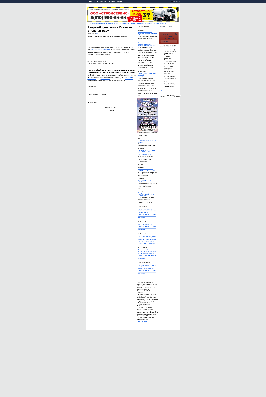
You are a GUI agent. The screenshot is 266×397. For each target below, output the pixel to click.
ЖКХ (97, 34)
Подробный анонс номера (168, 91)
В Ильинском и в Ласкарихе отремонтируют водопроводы (146, 169)
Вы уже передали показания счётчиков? (146, 180)
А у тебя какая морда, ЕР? (145, 224)
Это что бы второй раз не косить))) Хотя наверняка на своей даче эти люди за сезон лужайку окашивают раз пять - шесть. (147, 237)
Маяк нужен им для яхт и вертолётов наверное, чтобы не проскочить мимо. (147, 210)
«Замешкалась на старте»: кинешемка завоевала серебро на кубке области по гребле (147, 33)
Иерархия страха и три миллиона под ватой (147, 74)
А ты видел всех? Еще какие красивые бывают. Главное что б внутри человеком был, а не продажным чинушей (147, 251)
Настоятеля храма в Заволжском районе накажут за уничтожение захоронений (147, 216)
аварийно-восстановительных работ (101, 49)
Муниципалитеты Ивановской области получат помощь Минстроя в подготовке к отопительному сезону (146, 152)
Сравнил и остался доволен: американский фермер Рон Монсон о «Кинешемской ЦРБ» (146, 44)
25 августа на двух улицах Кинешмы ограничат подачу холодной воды (146, 194)
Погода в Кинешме (170, 95)
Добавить (112, 110)
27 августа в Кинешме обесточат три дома (147, 141)
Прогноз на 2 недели (176, 96)
